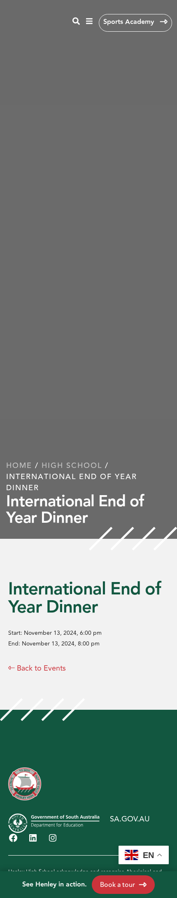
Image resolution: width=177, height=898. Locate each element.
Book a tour (117, 885)
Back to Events (37, 668)
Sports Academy (129, 22)
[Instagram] (53, 838)
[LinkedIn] (33, 838)
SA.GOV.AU (130, 819)
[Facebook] (13, 838)
